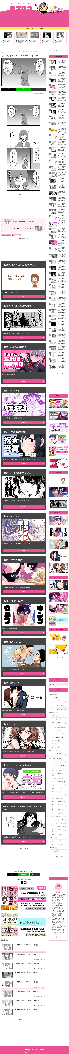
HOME (26, 1049)
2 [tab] (34, 46)
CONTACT (42, 1049)
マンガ (14, 235)
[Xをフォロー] (22, 882)
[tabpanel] (8, 38)
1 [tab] (32, 46)
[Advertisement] (23, 98)
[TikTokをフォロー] (25, 882)
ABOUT (36, 1049)
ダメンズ (19, 235)
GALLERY (31, 1049)
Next (68, 38)
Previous (1, 38)
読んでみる (24, 296)
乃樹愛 (58, 892)
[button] (38, 89)
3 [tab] (36, 46)
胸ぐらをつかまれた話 (7, 235)
